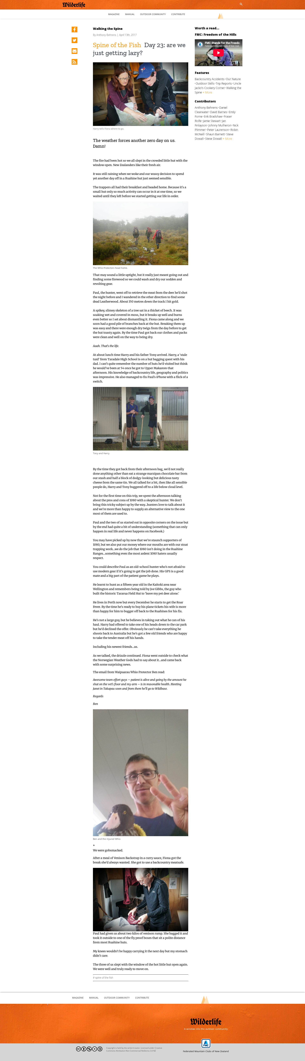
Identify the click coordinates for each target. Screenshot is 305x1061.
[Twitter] (74, 40)
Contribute (142, 997)
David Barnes (218, 112)
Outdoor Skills (205, 83)
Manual (93, 997)
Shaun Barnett (215, 134)
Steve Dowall (213, 138)
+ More (207, 92)
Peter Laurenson (218, 130)
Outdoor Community (117, 997)
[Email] (74, 51)
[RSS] (74, 62)
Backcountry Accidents (209, 79)
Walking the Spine (107, 28)
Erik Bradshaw (213, 116)
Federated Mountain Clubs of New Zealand (206, 1051)
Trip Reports (224, 83)
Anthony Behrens (106, 35)
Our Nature (233, 79)
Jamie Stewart (211, 121)
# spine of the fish (103, 977)
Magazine (78, 997)
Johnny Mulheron (219, 125)
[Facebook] (74, 29)
